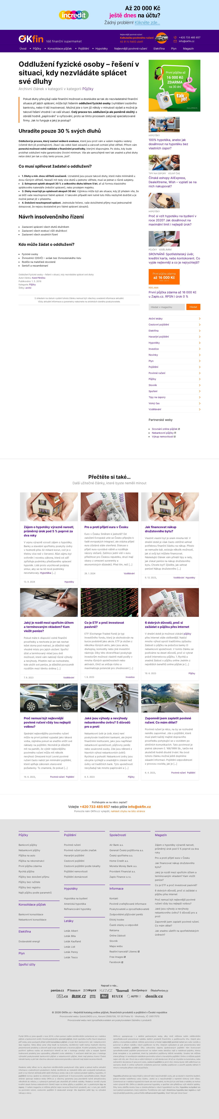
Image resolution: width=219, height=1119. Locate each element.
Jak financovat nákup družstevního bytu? (175, 865)
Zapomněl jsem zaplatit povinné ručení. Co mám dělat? (177, 923)
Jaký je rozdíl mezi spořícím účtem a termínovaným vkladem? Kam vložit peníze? (49, 627)
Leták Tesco (71, 957)
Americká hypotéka (75, 903)
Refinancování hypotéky (77, 909)
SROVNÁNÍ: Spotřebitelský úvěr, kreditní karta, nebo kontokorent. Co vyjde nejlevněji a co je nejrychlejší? (174, 258)
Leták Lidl (69, 946)
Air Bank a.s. (116, 844)
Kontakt (114, 898)
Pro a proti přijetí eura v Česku (106, 527)
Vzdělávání (165, 249)
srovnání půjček (65, 1039)
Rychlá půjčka (26, 871)
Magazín (188, 48)
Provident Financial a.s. (122, 871)
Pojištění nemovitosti (76, 871)
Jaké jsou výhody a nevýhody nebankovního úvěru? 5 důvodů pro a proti (107, 722)
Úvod (23, 48)
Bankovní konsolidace (31, 914)
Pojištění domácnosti (76, 876)
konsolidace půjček (59, 1042)
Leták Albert (71, 930)
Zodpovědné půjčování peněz (126, 914)
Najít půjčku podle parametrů (35, 892)
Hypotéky (101, 48)
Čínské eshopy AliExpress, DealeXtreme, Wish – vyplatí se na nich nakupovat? (173, 182)
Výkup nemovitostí (162, 436)
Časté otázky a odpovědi (124, 924)
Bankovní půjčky (28, 844)
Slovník (153, 385)
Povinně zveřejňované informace (128, 903)
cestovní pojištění (154, 1062)
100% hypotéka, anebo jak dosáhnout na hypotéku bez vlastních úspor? (168, 144)
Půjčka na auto (27, 855)
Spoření (153, 391)
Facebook (115, 962)
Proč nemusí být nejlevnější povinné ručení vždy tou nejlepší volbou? (47, 722)
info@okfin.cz (186, 41)
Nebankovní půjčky (163, 432)
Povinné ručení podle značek (80, 850)
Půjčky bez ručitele (29, 882)
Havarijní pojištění (159, 336)
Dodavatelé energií (29, 941)
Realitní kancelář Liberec (123, 951)
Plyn (174, 48)
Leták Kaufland (72, 941)
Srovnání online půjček (164, 428)
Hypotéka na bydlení (75, 898)
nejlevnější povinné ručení (173, 1042)
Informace (117, 888)
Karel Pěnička (38, 278)
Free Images (116, 956)
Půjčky (37, 48)
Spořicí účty (27, 964)
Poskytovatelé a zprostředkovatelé (129, 909)
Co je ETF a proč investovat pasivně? (176, 885)
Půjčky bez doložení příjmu (34, 876)
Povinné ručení (157, 373)
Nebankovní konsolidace (32, 919)
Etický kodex (117, 919)
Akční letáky (156, 318)
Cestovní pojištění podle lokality (82, 866)
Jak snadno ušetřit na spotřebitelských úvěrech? (177, 932)
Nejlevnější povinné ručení (130, 48)
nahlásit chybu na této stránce (128, 811)
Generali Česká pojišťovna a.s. (126, 850)
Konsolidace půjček (60, 48)
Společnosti (118, 835)
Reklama (114, 930)
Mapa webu (116, 946)
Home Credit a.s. (119, 860)
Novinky (153, 354)
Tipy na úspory (157, 173)
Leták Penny (71, 951)
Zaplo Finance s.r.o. (120, 876)
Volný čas (174, 173)
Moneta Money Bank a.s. (123, 866)
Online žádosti (118, 935)
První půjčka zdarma (30, 866)
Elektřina (159, 48)
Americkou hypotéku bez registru (181, 1090)
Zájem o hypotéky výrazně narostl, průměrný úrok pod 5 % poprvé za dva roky (49, 531)
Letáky (68, 921)
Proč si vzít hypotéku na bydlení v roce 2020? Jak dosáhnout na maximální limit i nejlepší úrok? (172, 220)
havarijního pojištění (130, 1048)
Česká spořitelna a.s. (121, 855)
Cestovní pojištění (159, 324)
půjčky (187, 633)
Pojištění (83, 48)
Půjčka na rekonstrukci (31, 860)
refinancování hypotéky (155, 1093)
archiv (28, 287)
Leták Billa (70, 936)
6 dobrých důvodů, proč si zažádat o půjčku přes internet (176, 892)
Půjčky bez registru (29, 887)
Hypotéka (45, 572)
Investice (154, 348)
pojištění (22, 1076)
